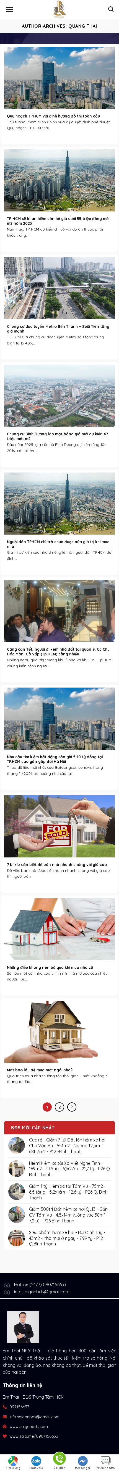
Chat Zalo (36, 1468)
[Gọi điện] (59, 1459)
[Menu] (9, 9)
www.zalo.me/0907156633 (33, 1436)
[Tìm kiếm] (111, 9)
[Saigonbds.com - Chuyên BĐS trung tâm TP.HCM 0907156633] (59, 9)
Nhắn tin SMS (106, 1468)
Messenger (82, 1468)
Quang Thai (82, 26)
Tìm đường (13, 1468)
